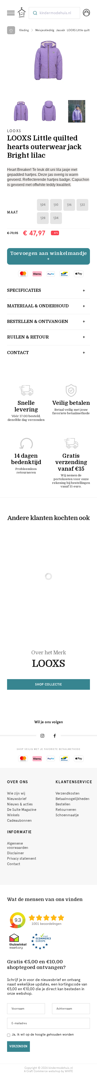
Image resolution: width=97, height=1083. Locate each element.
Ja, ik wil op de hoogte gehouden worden (43, 1034)
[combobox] (54, 13)
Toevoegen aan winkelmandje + (48, 256)
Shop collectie (48, 684)
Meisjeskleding (44, 30)
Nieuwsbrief (16, 799)
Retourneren (66, 810)
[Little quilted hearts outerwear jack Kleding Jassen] (48, 60)
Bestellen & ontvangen (37, 321)
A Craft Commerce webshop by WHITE (48, 1071)
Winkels (13, 815)
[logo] (22, 12)
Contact (18, 352)
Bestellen (63, 804)
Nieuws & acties (20, 804)
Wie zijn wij (16, 793)
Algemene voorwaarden (17, 845)
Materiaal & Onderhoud (38, 306)
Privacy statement (21, 858)
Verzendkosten (68, 793)
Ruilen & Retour (28, 337)
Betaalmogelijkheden (72, 799)
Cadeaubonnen (19, 820)
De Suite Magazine (21, 810)
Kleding (24, 30)
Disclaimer (15, 853)
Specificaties (24, 290)
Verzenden (18, 1046)
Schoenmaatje (67, 815)
